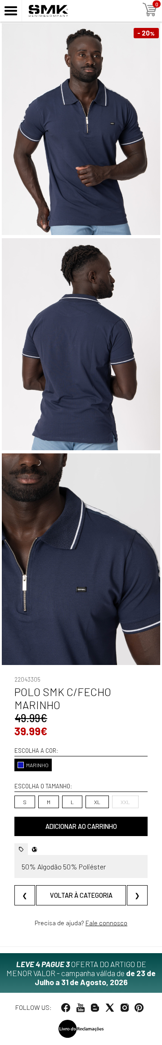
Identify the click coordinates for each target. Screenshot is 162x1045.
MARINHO (37, 765)
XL (97, 802)
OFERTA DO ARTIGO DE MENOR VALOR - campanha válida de (81, 972)
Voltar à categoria (81, 895)
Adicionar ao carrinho (81, 826)
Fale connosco (106, 923)
